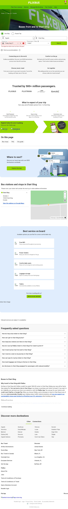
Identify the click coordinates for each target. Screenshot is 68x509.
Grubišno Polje (55, 429)
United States (38, 446)
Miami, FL (37, 453)
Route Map (4, 450)
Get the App (4, 464)
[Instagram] (64, 497)
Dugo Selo (54, 432)
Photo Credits (37, 501)
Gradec (37, 432)
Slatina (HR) (4, 434)
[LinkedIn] (65, 497)
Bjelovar (3, 432)
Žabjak (53, 434)
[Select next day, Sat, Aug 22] (20, 43)
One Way (7, 33)
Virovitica (3, 429)
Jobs (2, 474)
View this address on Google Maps (13, 203)
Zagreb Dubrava (5, 437)
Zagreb (3, 427)
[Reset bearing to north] (65, 197)
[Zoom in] (65, 192)
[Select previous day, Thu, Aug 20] (18, 43)
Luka (36, 434)
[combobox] (19, 38)
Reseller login (5, 488)
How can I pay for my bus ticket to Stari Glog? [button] (16, 358)
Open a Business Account (9, 485)
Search (59, 43)
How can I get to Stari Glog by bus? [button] (13, 338)
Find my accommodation (10, 50)
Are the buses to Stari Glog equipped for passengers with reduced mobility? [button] (26, 366)
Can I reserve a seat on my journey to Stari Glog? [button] (17, 354)
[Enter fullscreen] (65, 200)
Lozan (36, 429)
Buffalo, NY (38, 464)
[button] (15, 193)
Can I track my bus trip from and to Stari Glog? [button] (16, 350)
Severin (53, 427)
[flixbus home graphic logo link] (34, 2)
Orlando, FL (37, 460)
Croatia (15, 13)
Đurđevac (20, 427)
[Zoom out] (65, 195)
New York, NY (38, 450)
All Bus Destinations (7, 446)
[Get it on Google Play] (6, 498)
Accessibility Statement (48, 501)
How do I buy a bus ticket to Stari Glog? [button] (14, 333)
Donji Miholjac (22, 429)
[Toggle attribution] (65, 218)
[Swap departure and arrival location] (34, 38)
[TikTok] (66, 497)
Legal (23, 501)
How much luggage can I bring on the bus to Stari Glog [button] (19, 362)
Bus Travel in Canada (7, 453)
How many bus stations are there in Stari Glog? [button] (17, 342)
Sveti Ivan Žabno (39, 437)
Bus (8, 13)
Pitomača (20, 437)
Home (2, 13)
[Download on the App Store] (17, 498)
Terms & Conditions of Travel (10, 481)
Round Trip (18, 33)
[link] (34, 163)
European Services (6, 460)
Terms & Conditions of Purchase (11, 478)
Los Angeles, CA (39, 457)
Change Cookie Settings (36, 503)
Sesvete (20, 434)
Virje (52, 437)
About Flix (4, 471)
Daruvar (20, 432)
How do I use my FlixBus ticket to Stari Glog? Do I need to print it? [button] (22, 346)
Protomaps (53, 217)
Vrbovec (37, 427)
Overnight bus (5, 457)
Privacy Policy (29, 501)
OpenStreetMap (60, 217)
